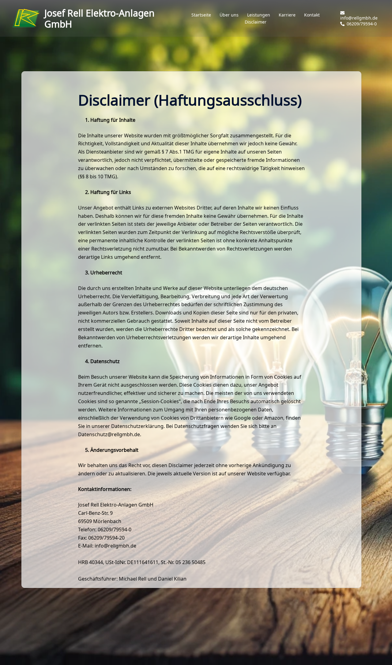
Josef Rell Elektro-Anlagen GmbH (99, 18)
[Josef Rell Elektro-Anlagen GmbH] (26, 18)
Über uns (229, 15)
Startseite (201, 15)
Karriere (287, 15)
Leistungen (258, 15)
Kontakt (312, 15)
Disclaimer (255, 22)
